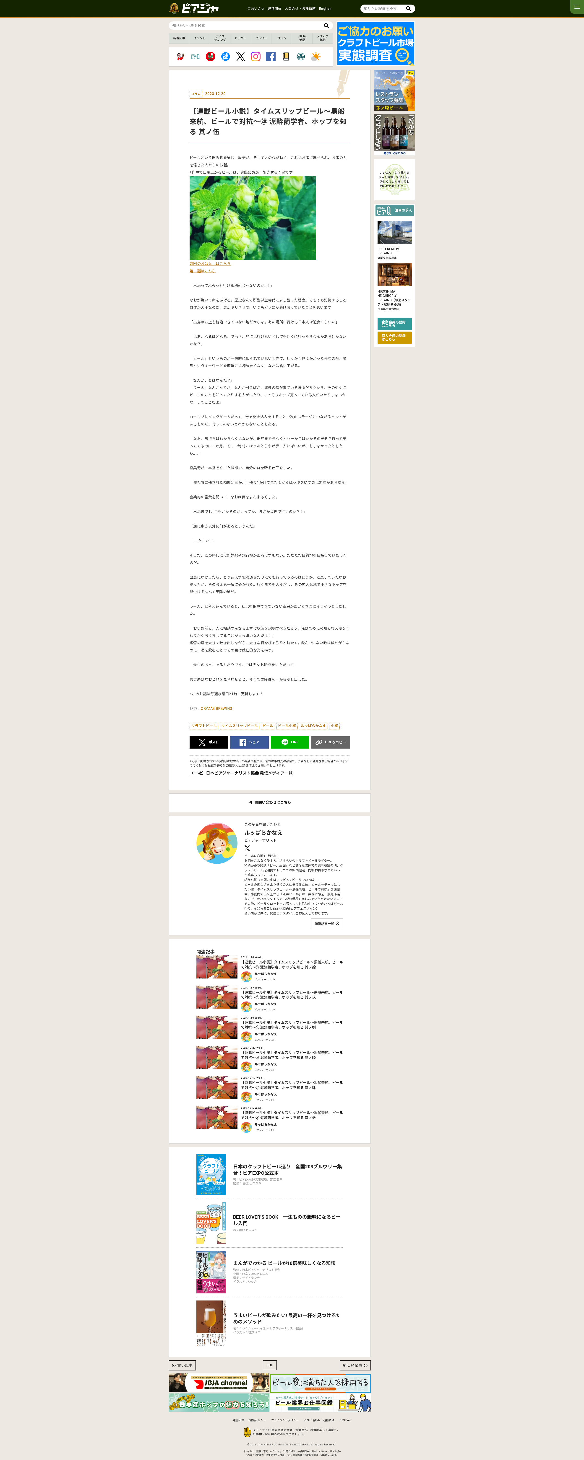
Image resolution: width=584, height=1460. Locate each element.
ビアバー (240, 38)
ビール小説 (287, 726)
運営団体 (275, 8)
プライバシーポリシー (285, 1420)
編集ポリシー (257, 1420)
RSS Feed (345, 1420)
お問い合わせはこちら (273, 803)
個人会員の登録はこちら (394, 337)
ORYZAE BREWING (216, 708)
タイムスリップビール (239, 726)
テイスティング (220, 38)
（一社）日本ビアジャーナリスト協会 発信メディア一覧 (241, 773)
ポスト (214, 742)
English (325, 8)
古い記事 (185, 1365)
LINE (295, 742)
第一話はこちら (203, 271)
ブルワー (261, 38)
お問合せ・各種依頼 (300, 8)
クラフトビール (204, 726)
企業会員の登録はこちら (394, 324)
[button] (372, 62)
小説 (334, 726)
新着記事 (179, 38)
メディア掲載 (322, 38)
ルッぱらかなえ (313, 726)
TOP (270, 1365)
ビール (267, 726)
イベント (200, 38)
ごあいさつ (255, 8)
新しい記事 (352, 1365)
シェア (254, 742)
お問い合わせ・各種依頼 (319, 1420)
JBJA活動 (302, 38)
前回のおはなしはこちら (210, 264)
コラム (281, 38)
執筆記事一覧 (324, 923)
